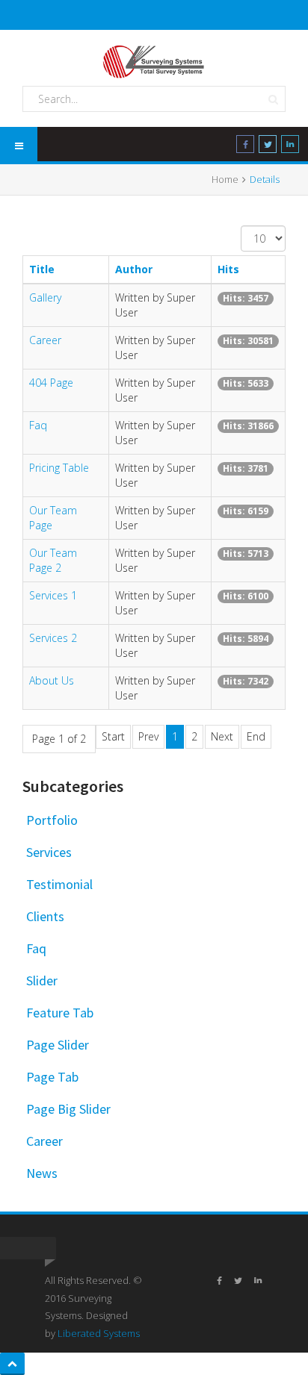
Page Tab (52, 1076)
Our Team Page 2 (53, 560)
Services (49, 852)
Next (222, 736)
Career (45, 340)
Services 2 (53, 638)
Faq (38, 425)
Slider (42, 980)
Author (134, 269)
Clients (45, 916)
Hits (228, 269)
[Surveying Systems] (154, 61)
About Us (51, 680)
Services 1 (53, 595)
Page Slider (57, 1044)
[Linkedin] (290, 147)
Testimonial (59, 884)
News (42, 1173)
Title (42, 269)
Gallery (45, 297)
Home (225, 179)
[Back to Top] (12, 1364)
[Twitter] (268, 147)
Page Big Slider (68, 1108)
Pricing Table (59, 468)
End (256, 736)
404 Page (51, 382)
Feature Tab (59, 1012)
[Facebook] (245, 147)
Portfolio (52, 820)
